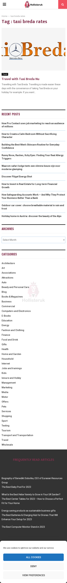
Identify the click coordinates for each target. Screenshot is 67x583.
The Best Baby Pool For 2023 (16, 487)
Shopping (7, 416)
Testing (5, 425)
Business (7, 301)
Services (6, 411)
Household (7, 359)
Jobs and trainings (12, 368)
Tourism (6, 430)
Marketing (7, 387)
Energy (5, 325)
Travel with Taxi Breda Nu (20, 79)
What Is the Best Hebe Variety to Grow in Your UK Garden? (31, 494)
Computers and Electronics (16, 311)
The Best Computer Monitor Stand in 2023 (23, 527)
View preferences (33, 575)
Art (3, 268)
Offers (5, 401)
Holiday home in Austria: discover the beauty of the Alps (31, 216)
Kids (4, 373)
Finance (6, 335)
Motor (5, 397)
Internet (6, 363)
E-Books (6, 315)
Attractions (7, 277)
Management (9, 382)
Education (7, 320)
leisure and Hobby (11, 378)
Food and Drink (10, 339)
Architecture (8, 263)
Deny (33, 566)
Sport (4, 421)
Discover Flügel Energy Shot (17, 176)
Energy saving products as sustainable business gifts (29, 510)
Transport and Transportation (17, 435)
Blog (4, 292)
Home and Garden (11, 354)
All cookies (33, 557)
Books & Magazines (12, 296)
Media (5, 392)
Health (5, 349)
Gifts (4, 344)
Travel (4, 74)
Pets (4, 406)
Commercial (8, 306)
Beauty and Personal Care (15, 287)
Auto (4, 282)
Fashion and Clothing (13, 330)
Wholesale (7, 444)
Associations (9, 272)
